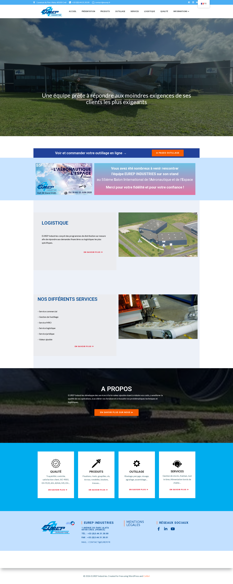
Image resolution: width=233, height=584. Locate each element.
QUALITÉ (164, 11)
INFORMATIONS (180, 11)
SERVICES (135, 11)
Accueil (72, 11)
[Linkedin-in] (165, 529)
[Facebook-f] (158, 529)
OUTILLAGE (120, 11)
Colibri (146, 576)
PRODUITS (105, 11)
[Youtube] (172, 529)
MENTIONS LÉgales (135, 523)
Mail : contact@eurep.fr (96, 542)
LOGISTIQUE (149, 11)
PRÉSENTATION (88, 11)
